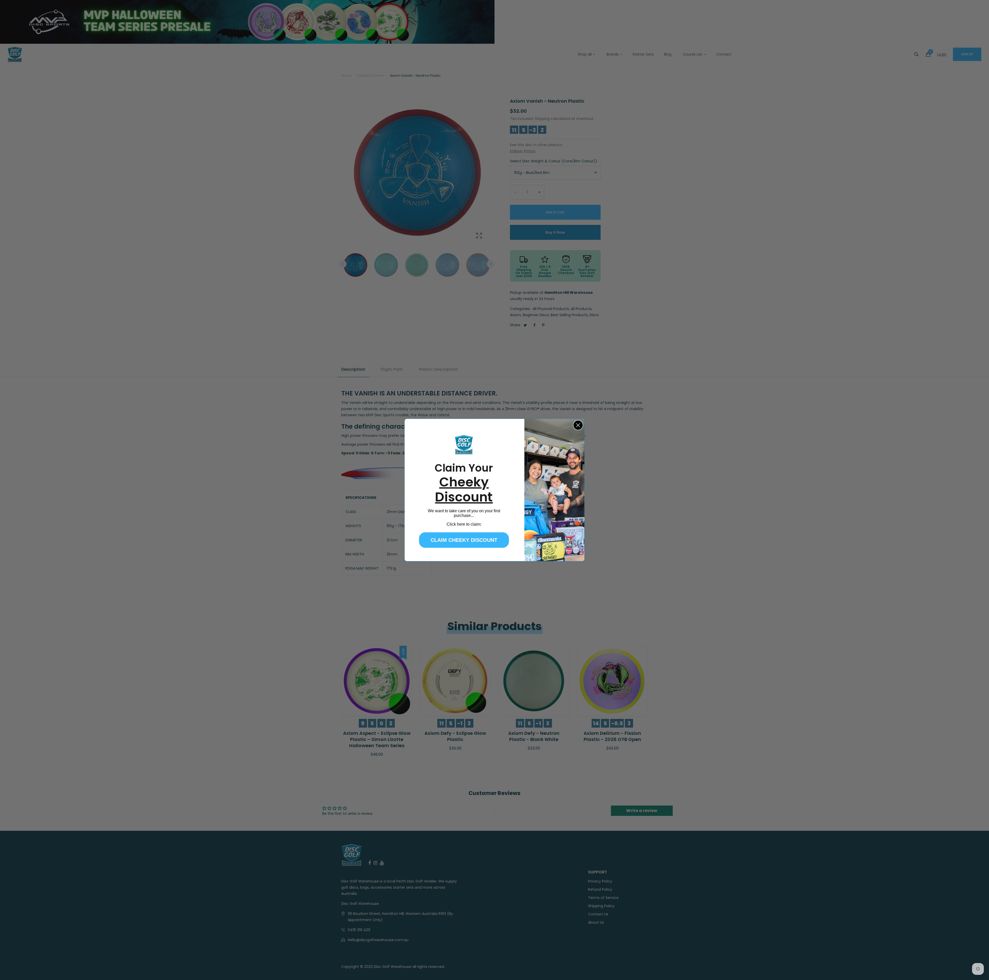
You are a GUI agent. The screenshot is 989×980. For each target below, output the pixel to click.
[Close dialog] (578, 425)
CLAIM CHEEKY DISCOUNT (464, 540)
